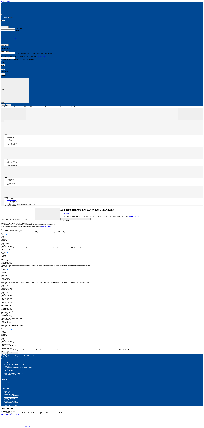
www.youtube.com (6, 330)
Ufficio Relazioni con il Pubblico (12, 395)
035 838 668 (9, 366)
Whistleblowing (8, 399)
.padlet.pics (4, 252)
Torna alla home (64, 213)
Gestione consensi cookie (10, 401)
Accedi (2, 20)
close (2, 121)
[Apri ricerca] (190, 114)
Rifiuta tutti (73, 219)
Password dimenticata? (6, 33)
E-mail (17, 53)
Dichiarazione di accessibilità (11, 397)
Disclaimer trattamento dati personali (10, 414)
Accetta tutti (85, 219)
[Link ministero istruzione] (8, 2)
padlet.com (3, 269)
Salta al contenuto (5, 1)
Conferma (8, 105)
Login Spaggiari (41, 56)
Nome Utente (19, 28)
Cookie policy (7, 391)
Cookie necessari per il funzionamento (10, 230)
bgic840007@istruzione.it (20, 367)
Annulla (3, 105)
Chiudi (2, 65)
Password (18, 30)
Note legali (6, 392)
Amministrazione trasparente (11, 402)
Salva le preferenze (13, 352)
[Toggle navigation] (13, 114)
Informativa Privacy (9, 394)
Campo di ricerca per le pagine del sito (10, 219)
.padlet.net (3, 235)
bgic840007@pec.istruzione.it (21, 369)
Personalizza (64, 219)
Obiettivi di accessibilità (10, 398)
